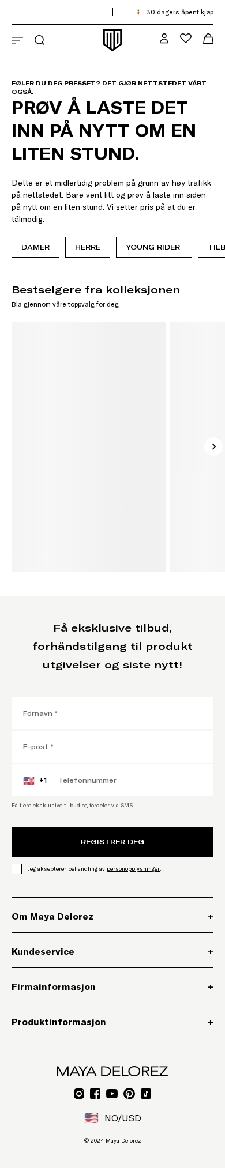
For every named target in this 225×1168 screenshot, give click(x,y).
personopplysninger (133, 868)
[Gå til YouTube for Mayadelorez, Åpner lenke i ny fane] (112, 1093)
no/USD (112, 1118)
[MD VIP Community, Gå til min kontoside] (164, 38)
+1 (35, 781)
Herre (87, 247)
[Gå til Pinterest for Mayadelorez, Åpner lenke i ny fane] (129, 1093)
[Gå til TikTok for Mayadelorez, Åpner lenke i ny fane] (146, 1093)
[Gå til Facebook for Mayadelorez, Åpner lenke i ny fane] (95, 1093)
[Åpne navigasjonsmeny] (17, 40)
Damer (35, 247)
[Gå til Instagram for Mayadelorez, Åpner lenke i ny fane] (79, 1093)
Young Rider (154, 247)
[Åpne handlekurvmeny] (208, 38)
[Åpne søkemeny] (39, 40)
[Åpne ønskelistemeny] (185, 38)
